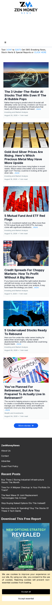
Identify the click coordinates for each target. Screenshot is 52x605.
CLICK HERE (40, 52)
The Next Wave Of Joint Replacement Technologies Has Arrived (19, 496)
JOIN (8, 49)
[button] (5, 42)
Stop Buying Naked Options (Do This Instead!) (23, 503)
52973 (18, 49)
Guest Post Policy (9, 466)
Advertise (5, 461)
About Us (5, 450)
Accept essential (26, 598)
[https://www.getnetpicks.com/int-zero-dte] (26, 546)
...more (38, 109)
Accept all (26, 591)
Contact (5, 456)
